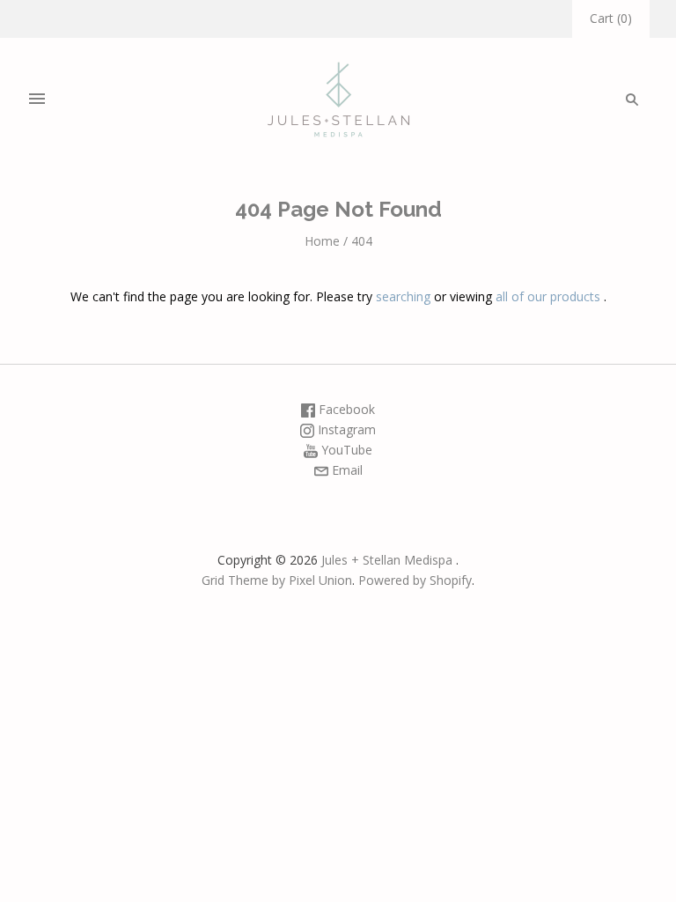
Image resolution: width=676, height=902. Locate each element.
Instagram (345, 429)
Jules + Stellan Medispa (386, 559)
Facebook (345, 409)
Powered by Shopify (415, 580)
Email (345, 470)
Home (322, 241)
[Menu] (37, 99)
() (611, 18)
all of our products (548, 296)
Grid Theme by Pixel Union (277, 580)
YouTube (345, 449)
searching (403, 296)
